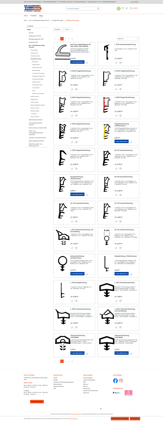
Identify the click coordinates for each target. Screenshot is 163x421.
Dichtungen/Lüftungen (37, 79)
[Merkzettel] (123, 8)
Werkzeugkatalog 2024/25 (36, 141)
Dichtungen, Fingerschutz (38, 76)
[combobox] (81, 8)
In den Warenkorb (77, 62)
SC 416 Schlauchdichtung (124, 230)
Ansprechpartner (88, 378)
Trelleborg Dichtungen (38, 73)
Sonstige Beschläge (36, 58)
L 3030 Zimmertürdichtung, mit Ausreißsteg (125, 310)
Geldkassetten (36, 64)
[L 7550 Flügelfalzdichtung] (62, 157)
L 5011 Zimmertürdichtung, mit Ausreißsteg (81, 230)
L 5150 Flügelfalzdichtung (80, 124)
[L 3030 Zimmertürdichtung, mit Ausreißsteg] (107, 316)
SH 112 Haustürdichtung (123, 150)
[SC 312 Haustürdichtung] (62, 210)
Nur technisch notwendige (120, 418)
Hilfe (84, 382)
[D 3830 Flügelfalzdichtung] (62, 78)
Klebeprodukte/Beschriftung (38, 105)
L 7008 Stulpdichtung (78, 282)
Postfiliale (30, 26)
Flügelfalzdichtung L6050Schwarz (122, 125)
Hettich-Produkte (35, 108)
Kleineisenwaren (35, 96)
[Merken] (120, 63)
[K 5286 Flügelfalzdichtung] (62, 104)
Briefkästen (35, 61)
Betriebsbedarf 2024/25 (35, 119)
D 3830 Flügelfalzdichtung (80, 71)
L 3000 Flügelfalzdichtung (125, 97)
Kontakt (55, 380)
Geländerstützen (36, 82)
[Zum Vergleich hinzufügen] (87, 63)
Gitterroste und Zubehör (38, 93)
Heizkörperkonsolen (37, 84)
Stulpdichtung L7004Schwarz (126, 256)
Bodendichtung (36, 70)
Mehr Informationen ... (72, 418)
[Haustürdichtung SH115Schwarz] (62, 184)
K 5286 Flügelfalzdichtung (80, 97)
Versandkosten (77, 414)
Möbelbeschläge (35, 111)
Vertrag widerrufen (37, 401)
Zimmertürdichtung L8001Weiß (122, 336)
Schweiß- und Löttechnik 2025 (37, 137)
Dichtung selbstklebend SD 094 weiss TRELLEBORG (80, 45)
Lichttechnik (34, 113)
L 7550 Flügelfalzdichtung (80, 150)
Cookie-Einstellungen (89, 380)
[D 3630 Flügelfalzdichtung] (107, 78)
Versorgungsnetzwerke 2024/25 (35, 123)
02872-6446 (28, 383)
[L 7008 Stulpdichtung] (62, 290)
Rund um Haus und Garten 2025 (38, 128)
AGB (54, 388)
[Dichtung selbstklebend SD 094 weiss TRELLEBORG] (62, 52)
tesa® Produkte (34, 102)
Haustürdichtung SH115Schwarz (76, 177)
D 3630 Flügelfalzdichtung (125, 71)
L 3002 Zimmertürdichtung (80, 309)
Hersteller (57, 29)
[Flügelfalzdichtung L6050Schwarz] (107, 131)
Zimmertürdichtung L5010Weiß (77, 336)
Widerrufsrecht (57, 384)
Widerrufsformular (58, 386)
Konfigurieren (135, 418)
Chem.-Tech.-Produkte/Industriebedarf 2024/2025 (36, 132)
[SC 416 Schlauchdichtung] (107, 237)
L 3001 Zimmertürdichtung (125, 282)
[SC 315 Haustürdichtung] (107, 210)
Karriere (85, 386)
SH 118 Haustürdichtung (124, 177)
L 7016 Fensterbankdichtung (125, 44)
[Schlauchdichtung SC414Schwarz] (62, 263)
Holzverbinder (35, 87)
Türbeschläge (34, 50)
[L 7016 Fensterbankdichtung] (107, 52)
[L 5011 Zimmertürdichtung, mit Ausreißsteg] (62, 237)
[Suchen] (98, 8)
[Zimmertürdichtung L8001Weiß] (107, 343)
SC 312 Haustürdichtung (79, 203)
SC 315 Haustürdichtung (124, 203)
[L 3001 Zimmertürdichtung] (107, 290)
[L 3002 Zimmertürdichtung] (62, 316)
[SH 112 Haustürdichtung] (107, 157)
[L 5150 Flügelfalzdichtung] (62, 131)
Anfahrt (55, 378)
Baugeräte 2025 (33, 42)
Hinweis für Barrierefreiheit (90, 390)
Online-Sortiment (35, 116)
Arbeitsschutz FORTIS (35, 36)
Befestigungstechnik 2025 (36, 39)
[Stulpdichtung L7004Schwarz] (107, 263)
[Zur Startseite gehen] (36, 8)
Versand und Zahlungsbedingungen (63, 382)
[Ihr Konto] (127, 8)
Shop (29, 29)
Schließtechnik (34, 53)
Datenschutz (86, 388)
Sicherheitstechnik (35, 56)
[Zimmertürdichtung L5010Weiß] (62, 343)
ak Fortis (31, 33)
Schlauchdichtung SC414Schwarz (77, 257)
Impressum (86, 392)
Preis (67, 29)
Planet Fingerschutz (37, 67)
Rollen (33, 90)
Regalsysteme (34, 99)
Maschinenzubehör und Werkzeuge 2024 (35, 144)
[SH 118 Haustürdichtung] (107, 184)
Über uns (85, 384)
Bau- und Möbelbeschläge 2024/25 (37, 46)
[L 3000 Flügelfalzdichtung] (107, 104)
